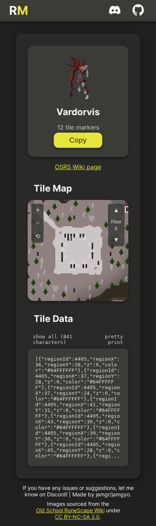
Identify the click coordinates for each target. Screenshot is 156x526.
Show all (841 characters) (52, 339)
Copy (78, 140)
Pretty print (114, 339)
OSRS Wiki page (78, 167)
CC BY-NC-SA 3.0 (77, 516)
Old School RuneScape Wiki (70, 510)
